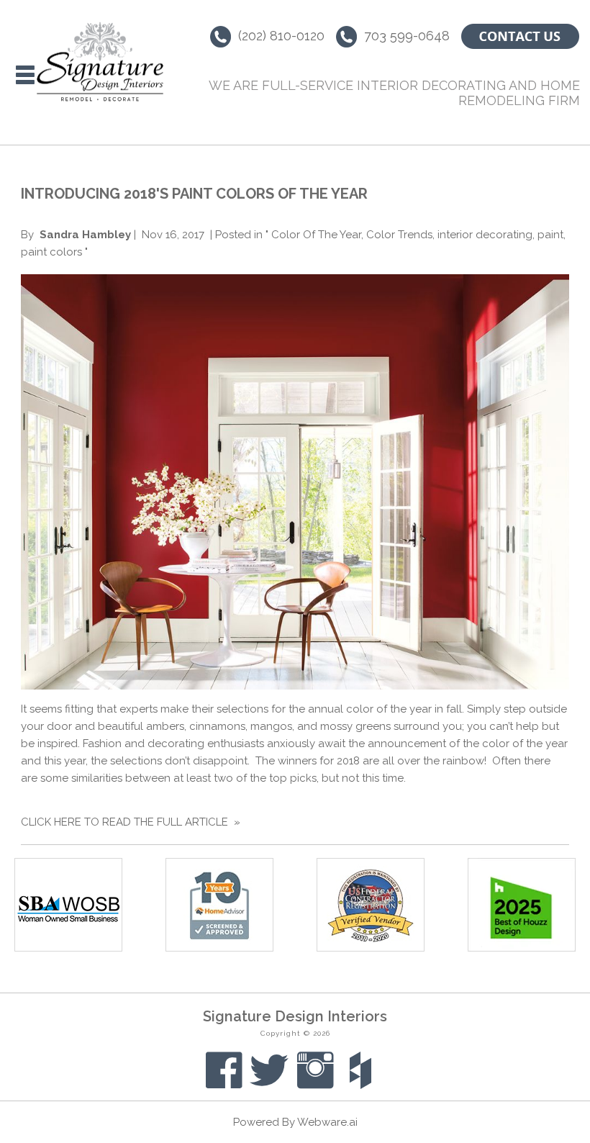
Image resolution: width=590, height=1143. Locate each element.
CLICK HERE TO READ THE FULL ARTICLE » (130, 822)
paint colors (51, 251)
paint (550, 234)
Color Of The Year (316, 234)
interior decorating (484, 234)
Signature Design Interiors (295, 1016)
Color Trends (399, 234)
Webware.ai (327, 1122)
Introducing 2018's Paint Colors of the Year (194, 193)
